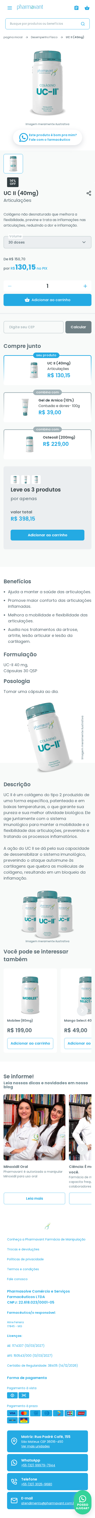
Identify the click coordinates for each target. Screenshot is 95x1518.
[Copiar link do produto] (88, 193)
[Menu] (9, 8)
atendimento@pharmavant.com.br (48, 1503)
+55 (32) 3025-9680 (36, 1484)
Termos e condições (23, 1269)
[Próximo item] (82, 1010)
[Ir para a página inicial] (44, 8)
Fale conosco (17, 1279)
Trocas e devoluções (23, 1249)
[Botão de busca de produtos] (83, 24)
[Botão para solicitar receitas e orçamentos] (76, 8)
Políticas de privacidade (25, 1259)
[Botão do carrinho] (87, 8)
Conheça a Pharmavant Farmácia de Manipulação (46, 1239)
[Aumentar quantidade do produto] (85, 286)
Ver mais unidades (35, 1446)
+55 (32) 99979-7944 (38, 1465)
